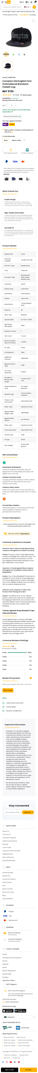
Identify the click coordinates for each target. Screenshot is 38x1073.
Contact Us (6, 834)
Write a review (8, 690)
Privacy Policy (24, 1055)
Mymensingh (6, 974)
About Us (5, 831)
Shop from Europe (24, 1046)
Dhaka (4, 954)
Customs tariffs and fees (11, 851)
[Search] (34, 7)
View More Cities (8, 980)
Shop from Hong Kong (25, 1040)
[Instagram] (8, 1062)
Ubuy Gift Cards (8, 892)
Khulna (4, 961)
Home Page (6, 11)
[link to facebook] (19, 55)
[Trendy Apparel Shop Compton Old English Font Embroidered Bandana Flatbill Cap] (19, 37)
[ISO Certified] (21, 1028)
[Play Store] (20, 1011)
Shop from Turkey (9, 1046)
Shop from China (23, 1043)
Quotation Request (9, 838)
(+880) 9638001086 (11, 1002)
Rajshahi (5, 964)
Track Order (6, 847)
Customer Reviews (9, 879)
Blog (4, 895)
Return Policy (7, 882)
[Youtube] (12, 1062)
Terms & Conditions (10, 1055)
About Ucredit (7, 889)
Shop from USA (9, 1037)
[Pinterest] (20, 1062)
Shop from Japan (9, 1040)
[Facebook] (4, 1062)
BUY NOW (28, 1070)
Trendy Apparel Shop (9, 15)
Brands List (6, 876)
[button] (22, 2)
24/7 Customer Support (16, 991)
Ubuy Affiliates (7, 899)
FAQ (3, 886)
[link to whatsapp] (13, 55)
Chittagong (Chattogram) (11, 958)
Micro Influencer (8, 857)
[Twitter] (16, 1062)
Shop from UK (20, 1037)
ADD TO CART (9, 1070)
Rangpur (5, 977)
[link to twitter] (24, 55)
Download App (7, 873)
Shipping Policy (7, 854)
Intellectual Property (9, 841)
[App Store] (8, 1011)
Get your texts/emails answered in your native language (20, 994)
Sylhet (4, 967)
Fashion (13, 11)
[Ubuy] (8, 2)
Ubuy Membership (8, 860)
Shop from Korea (9, 1043)
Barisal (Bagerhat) (9, 971)
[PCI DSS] (7, 1028)
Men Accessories (26, 11)
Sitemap (5, 844)
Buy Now (6, 174)
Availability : (6, 98)
